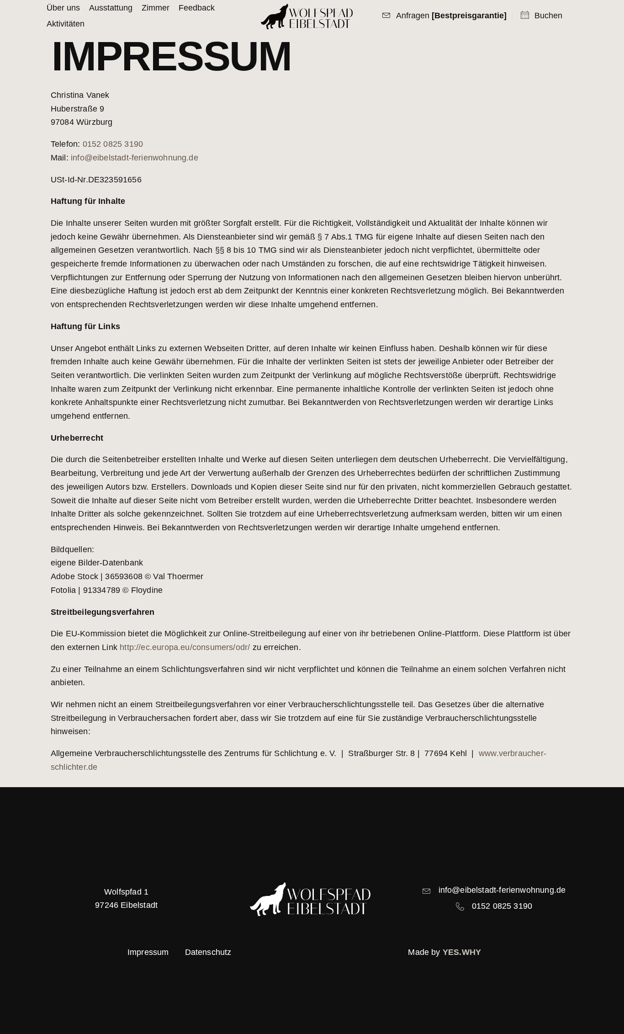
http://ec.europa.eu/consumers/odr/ (185, 647)
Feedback (197, 7)
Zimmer (155, 7)
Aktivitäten (66, 23)
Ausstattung (110, 7)
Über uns (63, 7)
